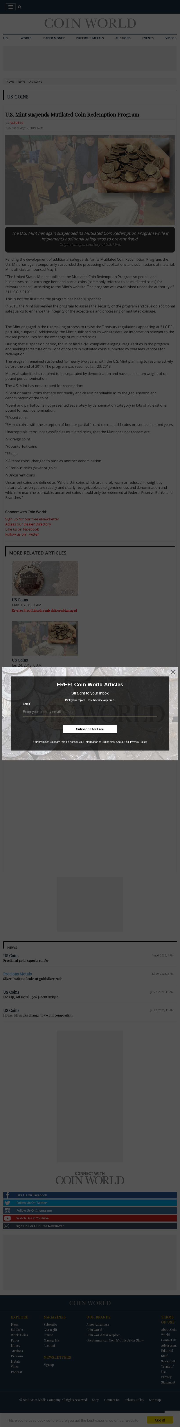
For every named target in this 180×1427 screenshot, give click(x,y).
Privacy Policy (138, 741)
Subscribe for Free (90, 729)
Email (27, 703)
